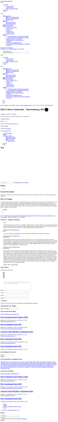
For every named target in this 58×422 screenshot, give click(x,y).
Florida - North (29, 363)
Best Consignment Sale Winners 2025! (14, 317)
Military (10, 217)
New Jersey (23, 365)
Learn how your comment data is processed (27, 303)
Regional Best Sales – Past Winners (14, 39)
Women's (23, 217)
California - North (5, 363)
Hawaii (45, 363)
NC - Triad (3, 365)
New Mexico (29, 365)
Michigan (23, 364)
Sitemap (5, 405)
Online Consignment (9, 25)
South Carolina (10, 367)
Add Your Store (9, 7)
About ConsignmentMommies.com (14, 42)
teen (15, 217)
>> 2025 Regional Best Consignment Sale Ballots (17, 36)
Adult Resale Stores (11, 23)
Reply (17, 229)
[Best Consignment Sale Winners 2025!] (10, 314)
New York (34, 365)
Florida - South (36, 363)
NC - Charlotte (47, 364)
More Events (10, 19)
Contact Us (8, 45)
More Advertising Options (12, 8)
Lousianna (13, 364)
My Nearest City (7, 51)
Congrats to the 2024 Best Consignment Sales (17, 332)
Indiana (54, 363)
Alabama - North (24, 361)
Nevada (18, 365)
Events (17, 105)
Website (6, 126)
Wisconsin (3, 368)
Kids (2, 217)
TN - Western (32, 367)
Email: (2, 123)
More (6, 35)
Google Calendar (11, 137)
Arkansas (45, 361)
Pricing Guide (9, 28)
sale (13, 217)
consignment (49, 215)
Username (3, 415)
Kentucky (9, 364)
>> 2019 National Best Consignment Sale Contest (17, 37)
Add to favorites (8, 133)
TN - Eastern (20, 367)
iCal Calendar (10, 139)
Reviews (3, 114)
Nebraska (14, 365)
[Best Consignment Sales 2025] (8, 321)
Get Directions (17, 182)
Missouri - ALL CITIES (18, 49)
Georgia (41, 363)
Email (2, 295)
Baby (40, 215)
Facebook (8, 128)
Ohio (44, 365)
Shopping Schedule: (5, 119)
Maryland (18, 364)
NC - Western (9, 365)
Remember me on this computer (9, 418)
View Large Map (24, 182)
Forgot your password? (22, 418)
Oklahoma (48, 365)
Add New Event (10, 6)
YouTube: (3, 131)
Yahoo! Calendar (11, 141)
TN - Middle (26, 367)
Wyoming (7, 368)
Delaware (15, 363)
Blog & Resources (8, 26)
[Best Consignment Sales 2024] (8, 336)
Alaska (37, 361)
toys (18, 217)
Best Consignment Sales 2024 (11, 339)
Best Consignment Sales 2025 (11, 324)
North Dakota (40, 365)
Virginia (39, 367)
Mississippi (33, 364)
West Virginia (50, 367)
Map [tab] (4, 144)
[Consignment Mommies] (6, 1)
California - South (51, 361)
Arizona (41, 361)
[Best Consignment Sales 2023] (8, 343)
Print (5, 134)
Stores (5, 21)
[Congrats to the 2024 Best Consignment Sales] (11, 328)
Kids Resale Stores (11, 22)
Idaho (48, 363)
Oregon (52, 365)
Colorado (11, 363)
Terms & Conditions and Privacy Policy (12, 406)
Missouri (37, 364)
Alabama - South (32, 361)
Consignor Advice (10, 32)
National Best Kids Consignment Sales (15, 40)
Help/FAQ (5, 10)
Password (3, 417)
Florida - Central (22, 363)
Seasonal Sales (7, 16)
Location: (3, 116)
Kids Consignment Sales (13, 17)
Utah (36, 367)
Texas (15, 367)
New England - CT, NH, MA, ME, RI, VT (10, 361)
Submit (5, 4)
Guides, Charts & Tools (11, 27)
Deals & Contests (10, 33)
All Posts (8, 30)
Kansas (4, 364)
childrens (44, 215)
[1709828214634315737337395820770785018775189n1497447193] (4, 188)
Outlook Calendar (11, 138)
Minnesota (27, 364)
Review (2, 290)
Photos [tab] (4, 143)
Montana (42, 364)
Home (2, 105)
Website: (3, 126)
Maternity (5, 217)
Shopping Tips (9, 31)
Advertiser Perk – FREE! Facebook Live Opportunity (18, 44)
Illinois (51, 363)
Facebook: (3, 128)
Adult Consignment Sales (13, 18)
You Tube (8, 131)
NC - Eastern (54, 364)
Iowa (2, 364)
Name (2, 292)
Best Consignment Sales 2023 (11, 346)
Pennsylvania (4, 367)
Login (4, 11)
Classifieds (8, 41)
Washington (44, 367)
